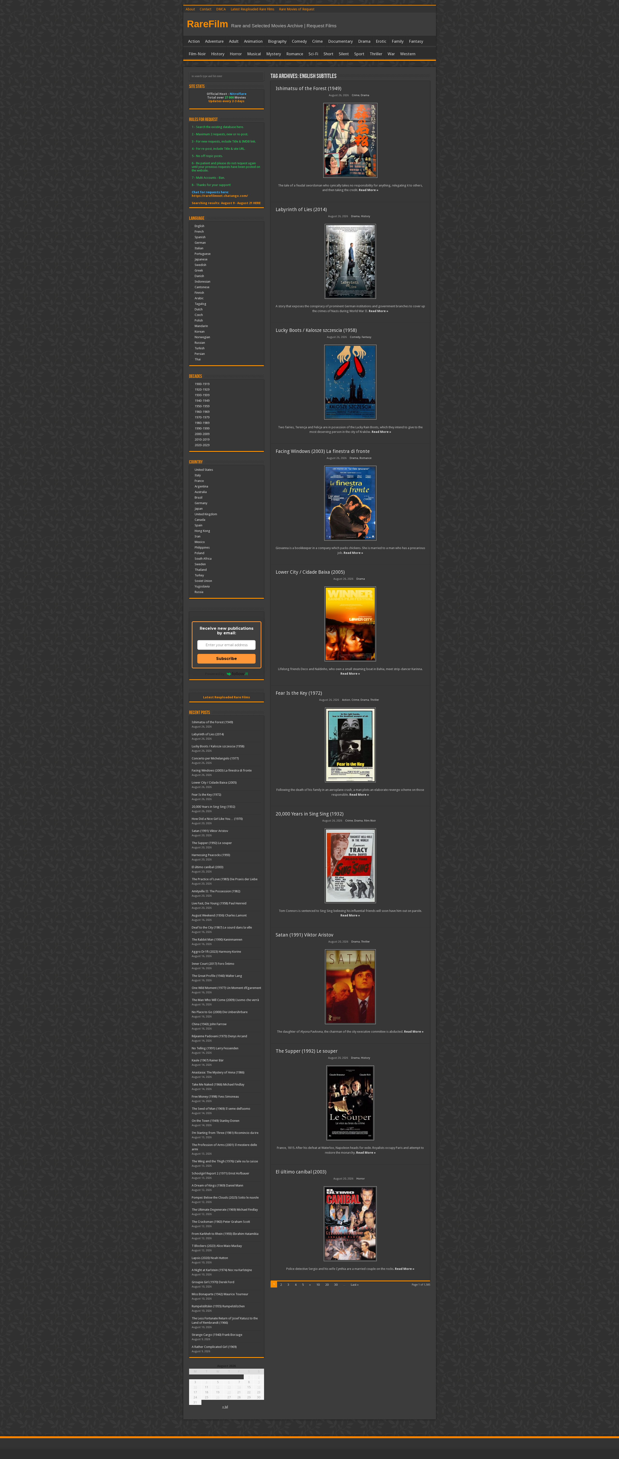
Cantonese (202, 287)
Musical (254, 53)
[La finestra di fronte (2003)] (350, 503)
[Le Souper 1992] (350, 1103)
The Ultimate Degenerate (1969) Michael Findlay (225, 1209)
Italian (199, 248)
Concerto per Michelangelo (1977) (215, 758)
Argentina (201, 486)
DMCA (221, 9)
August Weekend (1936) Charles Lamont (219, 915)
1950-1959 (202, 406)
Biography (277, 41)
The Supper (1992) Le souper (307, 1051)
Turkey (199, 575)
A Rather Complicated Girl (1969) (214, 1347)
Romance (294, 53)
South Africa (203, 558)
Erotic (381, 41)
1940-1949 (202, 400)
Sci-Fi (313, 53)
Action (194, 41)
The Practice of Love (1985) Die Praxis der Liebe (225, 879)
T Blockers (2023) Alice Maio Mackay (217, 1246)
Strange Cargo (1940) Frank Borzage (217, 1335)
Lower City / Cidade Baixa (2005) (310, 572)
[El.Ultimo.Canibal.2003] (350, 1223)
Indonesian (202, 281)
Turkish (200, 348)
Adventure (214, 41)
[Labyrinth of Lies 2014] (350, 261)
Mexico (200, 542)
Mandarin (201, 326)
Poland (199, 553)
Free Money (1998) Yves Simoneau (215, 1096)
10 (318, 1285)
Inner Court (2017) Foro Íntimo (213, 964)
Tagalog (200, 304)
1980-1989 (202, 423)
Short (328, 53)
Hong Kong (202, 531)
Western (407, 53)
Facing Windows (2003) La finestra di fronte (323, 451)
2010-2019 (202, 439)
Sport (359, 53)
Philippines (202, 547)
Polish (199, 320)
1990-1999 (202, 428)
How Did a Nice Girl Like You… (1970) (217, 819)
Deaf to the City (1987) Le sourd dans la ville (222, 927)
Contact (205, 9)
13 (229, 1387)
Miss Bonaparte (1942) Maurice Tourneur (220, 1294)
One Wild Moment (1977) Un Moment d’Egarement (226, 988)
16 (258, 1387)
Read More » (368, 190)
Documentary (340, 41)
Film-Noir (197, 53)
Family (398, 41)
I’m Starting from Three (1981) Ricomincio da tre (225, 1133)
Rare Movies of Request (296, 9)
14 (239, 1387)
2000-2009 (202, 434)
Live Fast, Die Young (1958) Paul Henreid (219, 903)
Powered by (214, 674)
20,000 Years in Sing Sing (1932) (310, 814)
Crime (317, 41)
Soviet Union (203, 581)
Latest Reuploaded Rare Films (252, 9)
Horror (236, 53)
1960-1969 (202, 412)
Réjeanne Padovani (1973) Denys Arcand (219, 1036)
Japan (199, 508)
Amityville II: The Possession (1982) (216, 891)
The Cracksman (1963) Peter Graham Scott (221, 1221)
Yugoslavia (202, 586)
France (199, 481)
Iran (197, 536)
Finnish (199, 292)
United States (204, 470)
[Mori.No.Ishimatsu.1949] (350, 140)
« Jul (225, 1407)
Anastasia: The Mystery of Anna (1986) (218, 1072)
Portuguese (203, 254)
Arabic (199, 298)
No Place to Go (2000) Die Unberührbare (220, 1012)
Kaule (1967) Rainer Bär (208, 1060)
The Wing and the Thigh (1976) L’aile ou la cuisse (225, 1161)
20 (327, 1285)
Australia (201, 492)
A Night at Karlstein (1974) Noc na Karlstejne (222, 1270)
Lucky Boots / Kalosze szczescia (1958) (316, 330)
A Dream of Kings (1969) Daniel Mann (217, 1185)
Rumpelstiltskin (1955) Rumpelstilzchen (218, 1306)
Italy (198, 475)
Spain (198, 525)
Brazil (198, 497)
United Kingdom (206, 514)
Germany (201, 503)
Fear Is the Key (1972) (299, 693)
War (391, 53)
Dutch (199, 309)
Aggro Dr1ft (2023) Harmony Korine (216, 951)
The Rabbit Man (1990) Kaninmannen (217, 939)
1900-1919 (202, 384)
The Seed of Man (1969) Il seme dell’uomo (221, 1108)
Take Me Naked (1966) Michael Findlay (218, 1084)
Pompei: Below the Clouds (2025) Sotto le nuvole (225, 1197)
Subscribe (226, 658)
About (190, 9)
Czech (199, 315)
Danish (199, 276)
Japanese (201, 259)
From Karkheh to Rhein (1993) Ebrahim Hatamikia (225, 1234)
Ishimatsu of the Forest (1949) (308, 88)
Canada (200, 520)
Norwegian (202, 337)
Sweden (200, 564)
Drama (364, 41)
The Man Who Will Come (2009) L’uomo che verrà (225, 1000)
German (200, 242)
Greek (199, 270)
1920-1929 (202, 389)
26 (217, 1397)
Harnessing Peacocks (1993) (211, 855)
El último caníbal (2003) (301, 1172)
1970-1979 (202, 417)
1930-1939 (202, 395)
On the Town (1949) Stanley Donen (215, 1121)
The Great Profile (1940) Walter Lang (217, 976)
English (199, 226)
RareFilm (207, 24)
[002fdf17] (350, 623)
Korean (200, 331)
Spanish (200, 237)
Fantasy (416, 41)
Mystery (273, 53)
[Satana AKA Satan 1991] (350, 986)
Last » (355, 1285)
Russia (199, 592)
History (217, 53)
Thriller (376, 53)
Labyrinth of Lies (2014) (301, 209)
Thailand (201, 570)
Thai (198, 359)
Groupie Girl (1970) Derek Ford (213, 1282)
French (199, 231)
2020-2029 (202, 445)
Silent (344, 53)
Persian (200, 354)
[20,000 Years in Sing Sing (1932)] (350, 865)
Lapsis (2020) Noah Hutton (210, 1258)
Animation (253, 41)
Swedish (200, 265)
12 (217, 1387)
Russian (200, 342)
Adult (234, 41)
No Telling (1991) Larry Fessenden (215, 1048)
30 (336, 1285)
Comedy (299, 41)
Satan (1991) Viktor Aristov (304, 935)
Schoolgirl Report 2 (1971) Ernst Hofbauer (220, 1173)
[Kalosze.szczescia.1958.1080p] (350, 382)
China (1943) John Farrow (209, 1024)
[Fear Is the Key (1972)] (350, 745)
